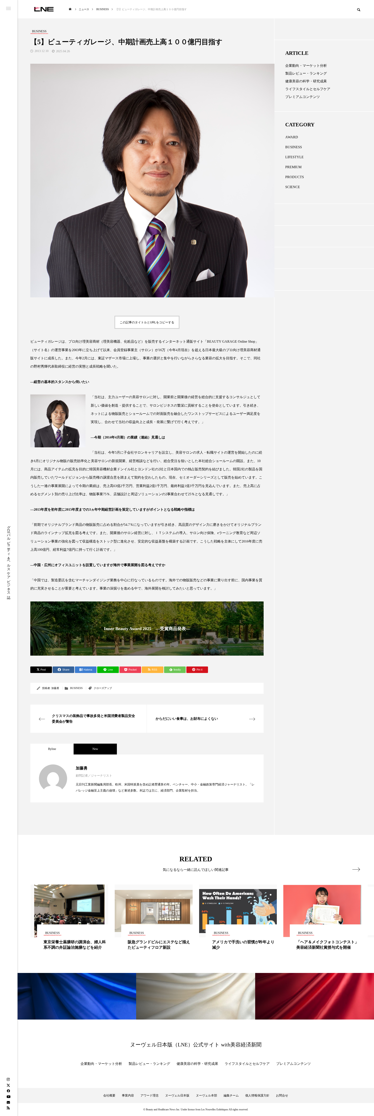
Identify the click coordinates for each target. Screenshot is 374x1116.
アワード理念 (149, 1095)
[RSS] (8, 1107)
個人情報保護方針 (257, 1095)
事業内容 (128, 1095)
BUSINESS (76, 688)
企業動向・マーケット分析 (306, 65)
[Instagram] (8, 1079)
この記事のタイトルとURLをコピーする (147, 322)
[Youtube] (8, 1096)
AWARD (291, 137)
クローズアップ (103, 688)
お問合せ (282, 1095)
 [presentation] (356, 869)
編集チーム (231, 1095)
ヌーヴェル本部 (206, 1095)
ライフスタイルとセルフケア (307, 89)
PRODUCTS (294, 177)
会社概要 (109, 1095)
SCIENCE (292, 187)
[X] (8, 1085)
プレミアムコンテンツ (302, 97)
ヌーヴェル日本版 (177, 1095)
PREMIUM (293, 167)
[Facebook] (8, 1091)
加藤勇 (55, 688)
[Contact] (8, 1102)
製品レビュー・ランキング (306, 73)
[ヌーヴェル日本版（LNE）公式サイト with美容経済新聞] (43, 9)
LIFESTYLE (294, 157)
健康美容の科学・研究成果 (306, 81)
